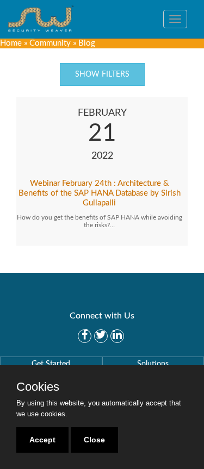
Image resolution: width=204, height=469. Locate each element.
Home (11, 43)
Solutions (153, 364)
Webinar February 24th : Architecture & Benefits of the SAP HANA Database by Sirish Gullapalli (99, 193)
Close (94, 439)
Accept (42, 439)
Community (50, 43)
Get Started (51, 364)
